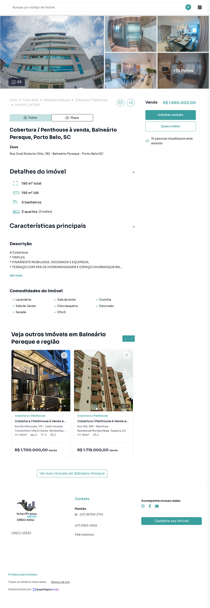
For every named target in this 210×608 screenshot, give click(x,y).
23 (19, 82)
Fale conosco (84, 534)
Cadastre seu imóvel (172, 521)
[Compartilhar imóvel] (131, 103)
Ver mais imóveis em (72, 473)
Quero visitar (170, 126)
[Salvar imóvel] (120, 103)
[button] (200, 7)
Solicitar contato (170, 115)
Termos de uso (60, 581)
